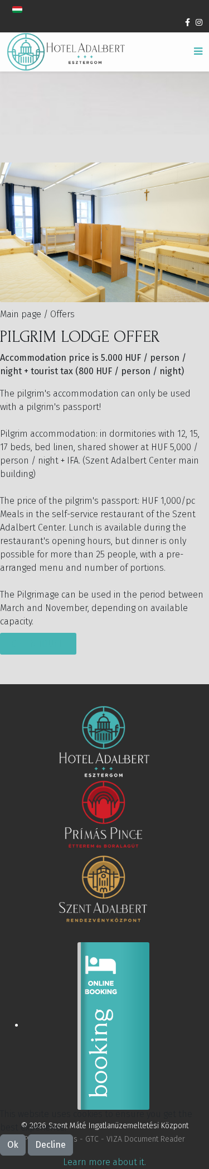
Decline (50, 1144)
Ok (12, 1144)
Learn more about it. (104, 1162)
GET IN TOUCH (38, 643)
